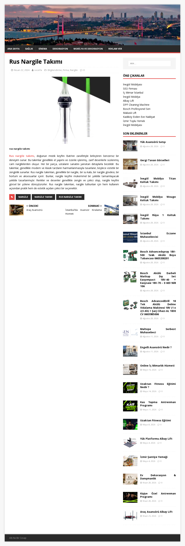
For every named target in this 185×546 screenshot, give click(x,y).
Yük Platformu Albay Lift (156, 438)
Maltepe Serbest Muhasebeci (158, 330)
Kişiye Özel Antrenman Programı (158, 495)
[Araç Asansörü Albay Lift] (130, 518)
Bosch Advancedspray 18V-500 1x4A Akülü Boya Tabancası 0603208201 (158, 255)
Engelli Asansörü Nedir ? (156, 347)
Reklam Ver (115, 48)
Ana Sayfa (13, 48)
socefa (38, 70)
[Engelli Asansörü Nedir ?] (130, 354)
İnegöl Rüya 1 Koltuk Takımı (158, 216)
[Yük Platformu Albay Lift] (130, 445)
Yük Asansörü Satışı (153, 142)
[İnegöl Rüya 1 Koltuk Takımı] (130, 222)
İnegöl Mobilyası (132, 84)
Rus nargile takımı (21, 156)
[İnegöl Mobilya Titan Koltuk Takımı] (130, 185)
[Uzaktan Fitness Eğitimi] (130, 427)
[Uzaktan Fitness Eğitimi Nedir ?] (130, 391)
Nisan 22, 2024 (21, 70)
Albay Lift (128, 100)
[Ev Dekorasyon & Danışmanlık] (130, 482)
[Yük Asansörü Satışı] (130, 149)
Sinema (42, 48)
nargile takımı (43, 196)
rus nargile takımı (70, 196)
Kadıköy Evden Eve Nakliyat (139, 116)
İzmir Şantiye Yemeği (153, 457)
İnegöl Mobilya (131, 96)
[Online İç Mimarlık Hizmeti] (130, 372)
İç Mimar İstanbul (133, 92)
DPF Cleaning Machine (136, 104)
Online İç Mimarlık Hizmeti (157, 365)
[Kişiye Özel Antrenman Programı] (130, 500)
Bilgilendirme (55, 70)
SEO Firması (130, 88)
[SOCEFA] (92, 43)
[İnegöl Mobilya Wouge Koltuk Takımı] (130, 204)
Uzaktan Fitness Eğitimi (155, 420)
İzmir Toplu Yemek (134, 121)
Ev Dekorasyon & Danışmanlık (158, 476)
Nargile (74, 70)
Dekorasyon (60, 48)
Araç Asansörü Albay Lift (156, 511)
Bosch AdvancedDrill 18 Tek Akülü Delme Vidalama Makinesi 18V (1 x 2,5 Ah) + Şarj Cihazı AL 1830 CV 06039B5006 (158, 307)
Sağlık (29, 48)
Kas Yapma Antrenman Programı (158, 403)
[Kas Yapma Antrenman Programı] (130, 409)
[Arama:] (149, 63)
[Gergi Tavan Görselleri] (130, 167)
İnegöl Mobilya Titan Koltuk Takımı (158, 180)
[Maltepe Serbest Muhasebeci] (130, 336)
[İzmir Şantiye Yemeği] (130, 464)
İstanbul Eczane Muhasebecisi (158, 235)
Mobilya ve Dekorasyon (88, 48)
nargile (23, 196)
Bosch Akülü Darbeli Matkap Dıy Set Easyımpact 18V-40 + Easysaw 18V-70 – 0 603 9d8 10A (158, 279)
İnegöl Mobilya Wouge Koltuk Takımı (158, 198)
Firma (66, 70)
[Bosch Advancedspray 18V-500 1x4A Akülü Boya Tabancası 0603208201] (130, 259)
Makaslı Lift (129, 113)
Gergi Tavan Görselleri (154, 160)
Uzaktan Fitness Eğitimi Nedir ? (158, 385)
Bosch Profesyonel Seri (136, 109)
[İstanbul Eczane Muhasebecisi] (130, 240)
